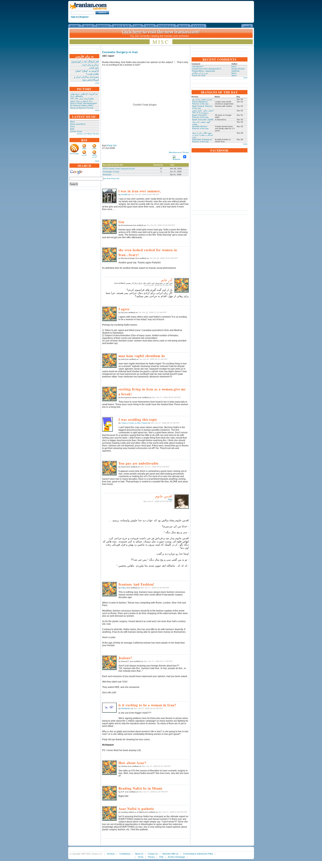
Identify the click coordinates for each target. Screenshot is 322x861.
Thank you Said (198, 75)
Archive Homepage (176, 857)
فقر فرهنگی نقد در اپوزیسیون (85, 61)
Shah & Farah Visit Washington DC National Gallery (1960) (83, 104)
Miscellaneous (175, 152)
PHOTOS (103, 26)
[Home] (88, 10)
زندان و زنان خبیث (90, 64)
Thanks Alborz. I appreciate (203, 71)
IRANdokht (125, 708)
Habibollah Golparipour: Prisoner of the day (202, 140)
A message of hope (110, 172)
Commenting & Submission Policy (198, 854)
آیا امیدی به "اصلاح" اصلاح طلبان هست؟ (87, 72)
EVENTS (198, 26)
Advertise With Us (170, 854)
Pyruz (72, 126)
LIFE (137, 26)
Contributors (125, 854)
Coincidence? (197, 66)
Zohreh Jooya (76, 131)
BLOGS (183, 26)
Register (84, 17)
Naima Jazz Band (77, 124)
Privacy (151, 857)
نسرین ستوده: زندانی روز (202, 99)
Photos (186, 152)
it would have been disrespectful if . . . (208, 69)
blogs (84, 148)
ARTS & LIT (121, 26)
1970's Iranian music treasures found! (118, 169)
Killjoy (123, 588)
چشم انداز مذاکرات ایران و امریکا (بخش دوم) (86, 78)
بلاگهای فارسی (94, 156)
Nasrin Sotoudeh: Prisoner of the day (200, 116)
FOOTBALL (166, 26)
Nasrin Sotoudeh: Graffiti (202, 120)
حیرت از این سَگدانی (200, 73)
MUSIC (88, 26)
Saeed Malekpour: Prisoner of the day (200, 103)
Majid (170, 499)
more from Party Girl (110, 178)
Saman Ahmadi (237, 69)
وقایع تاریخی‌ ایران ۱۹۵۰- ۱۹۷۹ (82, 98)
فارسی (247, 26)
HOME (74, 26)
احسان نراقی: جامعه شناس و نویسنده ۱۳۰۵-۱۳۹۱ (203, 112)
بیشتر (97, 83)
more (97, 110)
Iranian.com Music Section (88, 134)
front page (74, 153)
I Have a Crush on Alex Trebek (134, 423)
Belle (72, 129)
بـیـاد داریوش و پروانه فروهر (81, 101)
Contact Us (153, 854)
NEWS (150, 26)
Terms (140, 857)
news (94, 148)
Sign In (74, 17)
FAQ (161, 857)
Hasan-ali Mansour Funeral (81, 108)
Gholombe (106, 175)
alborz (234, 75)
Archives (111, 854)
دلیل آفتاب (94, 68)
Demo (233, 66)
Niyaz (72, 122)
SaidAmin (235, 71)
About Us (139, 854)
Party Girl (111, 145)
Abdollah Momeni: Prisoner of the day (200, 127)
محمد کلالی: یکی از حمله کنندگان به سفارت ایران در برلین (202, 135)
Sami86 (124, 194)
